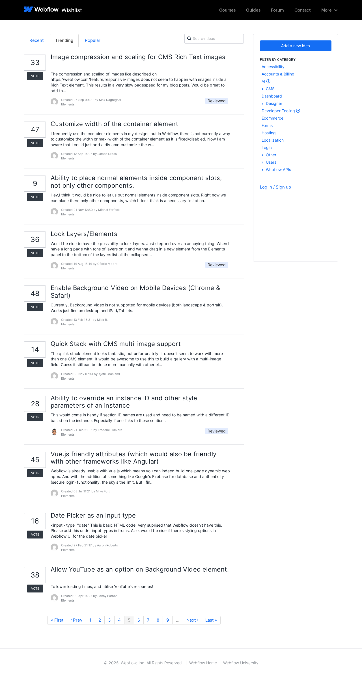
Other (270, 154)
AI (264, 81)
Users (270, 162)
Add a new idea (295, 45)
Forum (277, 10)
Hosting (269, 132)
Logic (267, 147)
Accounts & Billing (278, 74)
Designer (273, 103)
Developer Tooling (279, 110)
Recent (36, 40)
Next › (192, 620)
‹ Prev (76, 620)
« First (57, 620)
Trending (64, 40)
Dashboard (272, 96)
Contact (302, 10)
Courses (227, 10)
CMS (270, 88)
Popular (92, 40)
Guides (253, 10)
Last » (211, 620)
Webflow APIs (278, 169)
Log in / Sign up (275, 187)
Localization (273, 140)
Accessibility (273, 66)
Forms (267, 125)
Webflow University (240, 662)
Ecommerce (272, 118)
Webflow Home (203, 662)
